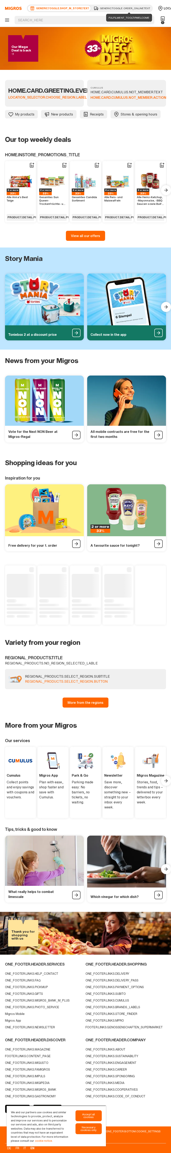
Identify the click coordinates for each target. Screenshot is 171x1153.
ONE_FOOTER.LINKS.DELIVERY (107, 973)
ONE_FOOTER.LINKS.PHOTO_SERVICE (32, 1007)
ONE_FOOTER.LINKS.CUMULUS (107, 1000)
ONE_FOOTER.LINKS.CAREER (106, 1069)
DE (9, 1148)
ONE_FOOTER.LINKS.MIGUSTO (26, 1063)
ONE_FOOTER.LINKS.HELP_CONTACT (31, 973)
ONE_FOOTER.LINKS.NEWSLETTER (30, 1027)
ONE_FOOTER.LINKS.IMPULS (25, 1076)
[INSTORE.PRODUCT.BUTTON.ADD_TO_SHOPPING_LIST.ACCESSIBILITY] (32, 165)
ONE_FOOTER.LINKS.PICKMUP (26, 987)
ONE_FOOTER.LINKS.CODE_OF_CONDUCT (116, 1096)
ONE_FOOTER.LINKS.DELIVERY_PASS (112, 980)
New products (62, 114)
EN (32, 1148)
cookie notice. (44, 1141)
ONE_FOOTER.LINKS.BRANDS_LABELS (113, 1007)
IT (25, 1148)
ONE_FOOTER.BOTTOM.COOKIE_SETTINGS (133, 1131)
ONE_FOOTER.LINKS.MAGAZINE (27, 1049)
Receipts (97, 114)
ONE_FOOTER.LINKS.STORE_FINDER (111, 1014)
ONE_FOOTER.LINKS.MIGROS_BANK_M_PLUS (37, 1000)
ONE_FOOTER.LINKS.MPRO (105, 1020)
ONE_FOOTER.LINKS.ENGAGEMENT (111, 1063)
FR (17, 1148)
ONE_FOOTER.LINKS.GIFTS (24, 993)
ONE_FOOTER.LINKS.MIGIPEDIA (27, 1083)
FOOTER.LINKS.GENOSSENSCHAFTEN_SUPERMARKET (124, 1027)
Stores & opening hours (139, 114)
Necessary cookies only (88, 1128)
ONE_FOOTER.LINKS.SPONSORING (110, 1076)
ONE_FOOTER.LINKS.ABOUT (105, 1049)
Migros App (13, 1020)
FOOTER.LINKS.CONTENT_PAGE (28, 1056)
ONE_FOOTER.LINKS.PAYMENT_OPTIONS (115, 987)
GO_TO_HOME (12, 8)
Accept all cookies (88, 1115)
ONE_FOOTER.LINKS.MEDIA (105, 1083)
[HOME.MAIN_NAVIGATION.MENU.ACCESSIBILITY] (6, 20)
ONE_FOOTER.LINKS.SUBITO (106, 993)
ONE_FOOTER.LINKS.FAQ (23, 980)
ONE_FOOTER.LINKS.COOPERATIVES (112, 1089)
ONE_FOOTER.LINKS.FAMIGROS (27, 1069)
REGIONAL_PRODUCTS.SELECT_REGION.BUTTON (66, 682)
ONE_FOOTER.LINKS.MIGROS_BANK (30, 1089)
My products (24, 114)
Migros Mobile (15, 1014)
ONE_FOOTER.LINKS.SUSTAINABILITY (112, 1056)
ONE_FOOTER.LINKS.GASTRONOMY (30, 1096)
